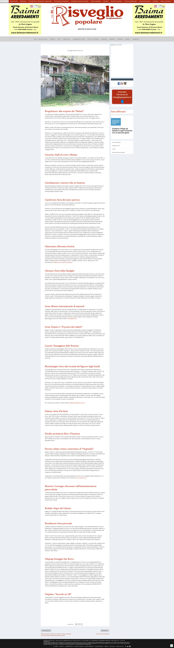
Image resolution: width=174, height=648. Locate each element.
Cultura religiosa (96, 1)
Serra (59, 39)
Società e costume (116, 1)
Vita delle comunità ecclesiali (79, 1)
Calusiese (127, 39)
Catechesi (23, 1)
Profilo (113, 149)
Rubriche (80, 50)
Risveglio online (116, 145)
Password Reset (99, 646)
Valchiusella (104, 39)
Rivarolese (112, 39)
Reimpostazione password (118, 152)
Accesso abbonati (116, 142)
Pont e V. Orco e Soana (92, 39)
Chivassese (119, 39)
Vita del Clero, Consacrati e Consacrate (40, 1)
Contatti (62, 646)
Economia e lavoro (144, 1)
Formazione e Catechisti (61, 1)
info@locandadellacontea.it (77, 403)
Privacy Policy (120, 646)
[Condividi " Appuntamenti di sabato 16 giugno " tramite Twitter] (78, 624)
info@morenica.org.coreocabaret (62, 262)
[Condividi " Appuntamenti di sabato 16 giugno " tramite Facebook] (76, 624)
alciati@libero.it (72, 318)
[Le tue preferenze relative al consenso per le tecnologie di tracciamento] (171, 645)
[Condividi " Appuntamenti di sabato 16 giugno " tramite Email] (81, 624)
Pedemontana (66, 39)
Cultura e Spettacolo (131, 1)
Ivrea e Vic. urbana (42, 39)
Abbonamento (69, 646)
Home (35, 39)
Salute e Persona (166, 1)
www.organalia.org (80, 478)
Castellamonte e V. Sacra (79, 39)
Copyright (112, 646)
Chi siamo (55, 646)
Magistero (4, 1)
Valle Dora (52, 39)
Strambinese (136, 39)
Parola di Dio (14, 1)
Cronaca (105, 1)
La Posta (155, 1)
